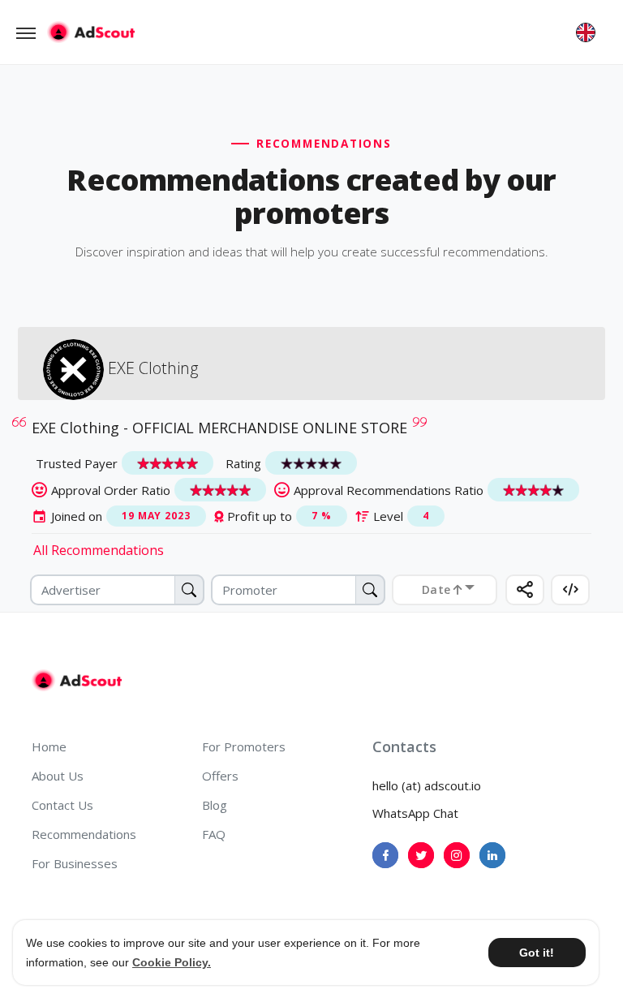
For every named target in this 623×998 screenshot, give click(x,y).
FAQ (214, 834)
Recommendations (84, 834)
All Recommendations (98, 550)
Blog (214, 805)
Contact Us (62, 805)
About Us (58, 776)
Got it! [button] (536, 952)
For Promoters (244, 746)
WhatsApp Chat (415, 813)
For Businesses (75, 863)
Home (49, 746)
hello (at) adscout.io (426, 785)
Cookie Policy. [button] (171, 962)
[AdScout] (77, 680)
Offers (220, 776)
